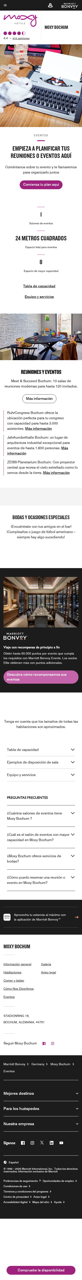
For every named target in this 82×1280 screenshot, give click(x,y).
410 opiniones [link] (21, 38)
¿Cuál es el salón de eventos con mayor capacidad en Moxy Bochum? (38, 837)
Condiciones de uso (15, 1186)
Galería (46, 964)
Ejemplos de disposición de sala (32, 762)
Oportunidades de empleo (58, 1181)
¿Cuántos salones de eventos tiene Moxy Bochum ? (34, 816)
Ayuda (58, 1202)
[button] (50, 5)
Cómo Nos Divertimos (18, 988)
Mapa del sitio (40, 1202)
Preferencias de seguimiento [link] (20, 1181)
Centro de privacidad (16, 1196)
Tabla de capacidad (39, 286)
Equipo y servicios (39, 297)
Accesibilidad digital (15, 1202)
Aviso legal (48, 972)
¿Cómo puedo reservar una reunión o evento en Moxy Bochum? (36, 880)
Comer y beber (13, 980)
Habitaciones (12, 972)
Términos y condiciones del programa (25, 1191)
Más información (39, 399)
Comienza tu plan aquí (41, 184)
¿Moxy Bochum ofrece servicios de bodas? (34, 858)
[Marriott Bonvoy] (67, 5)
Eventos (9, 997)
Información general (17, 964)
